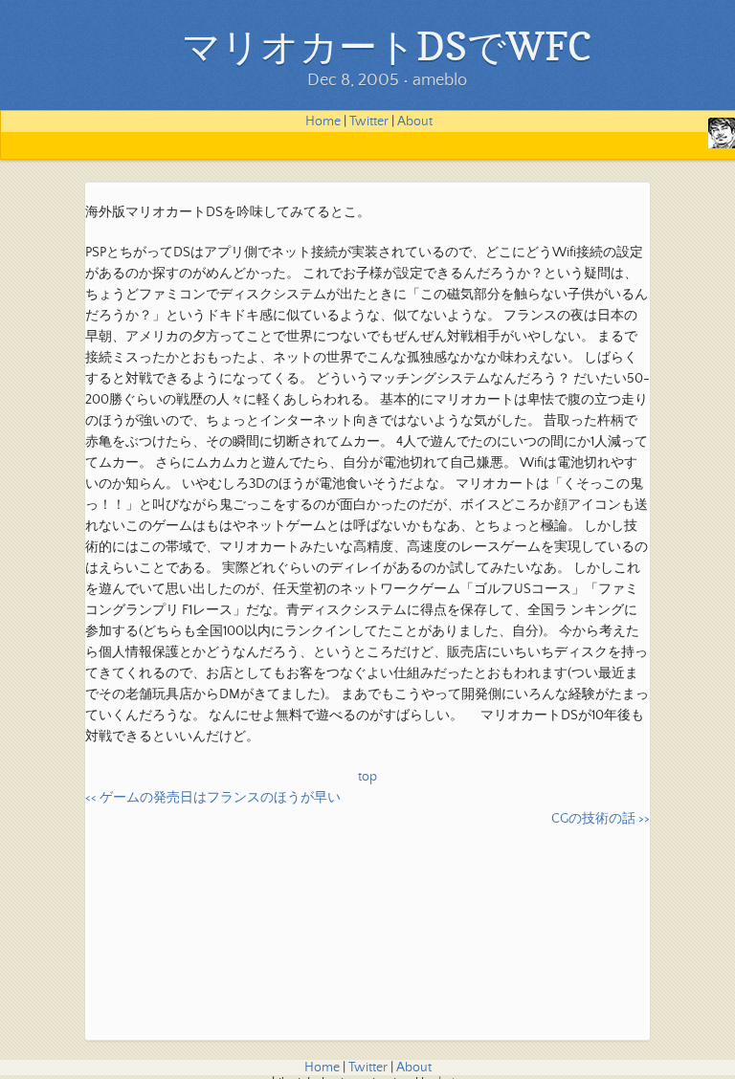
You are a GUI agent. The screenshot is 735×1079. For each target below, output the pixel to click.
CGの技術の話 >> (600, 818)
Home (323, 121)
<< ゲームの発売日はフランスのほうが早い (213, 797)
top (367, 776)
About (415, 121)
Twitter (369, 121)
